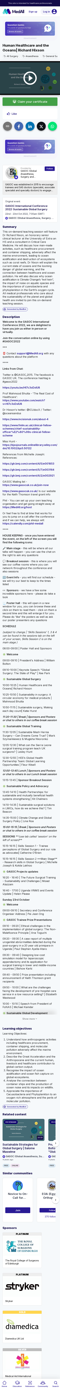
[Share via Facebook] (18, 126)
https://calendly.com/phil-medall (23, 523)
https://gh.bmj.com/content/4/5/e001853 (28, 463)
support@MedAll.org (30, 353)
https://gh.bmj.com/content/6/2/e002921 (28, 475)
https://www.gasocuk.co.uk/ (20, 491)
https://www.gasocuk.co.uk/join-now (26, 485)
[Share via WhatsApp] (52, 126)
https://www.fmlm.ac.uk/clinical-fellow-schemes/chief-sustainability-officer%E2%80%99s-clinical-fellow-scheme (27, 430)
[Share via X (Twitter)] (41, 126)
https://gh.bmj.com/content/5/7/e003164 (28, 469)
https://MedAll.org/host (17, 507)
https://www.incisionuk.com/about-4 (25, 419)
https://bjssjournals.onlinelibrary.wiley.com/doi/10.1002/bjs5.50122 (30, 446)
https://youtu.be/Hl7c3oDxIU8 (21, 387)
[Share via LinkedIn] (30, 126)
